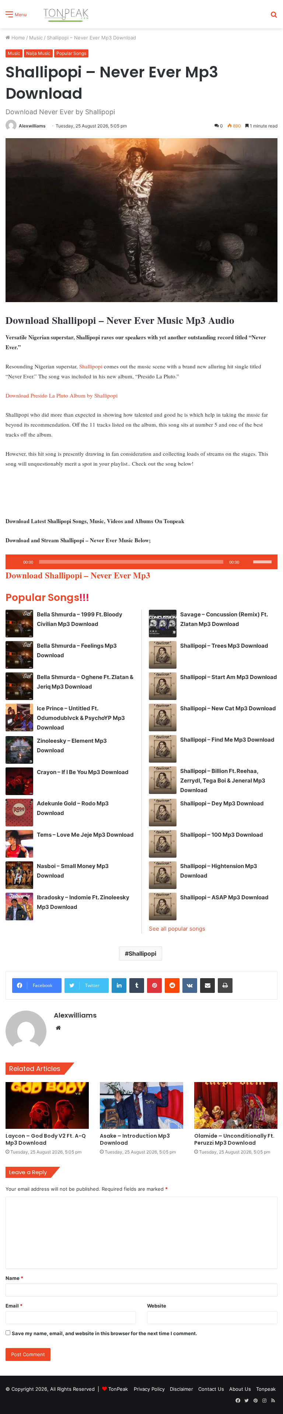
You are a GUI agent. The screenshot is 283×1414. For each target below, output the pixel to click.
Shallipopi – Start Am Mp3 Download (228, 676)
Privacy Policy (149, 1389)
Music (36, 38)
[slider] (263, 561)
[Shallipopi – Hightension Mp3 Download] (163, 875)
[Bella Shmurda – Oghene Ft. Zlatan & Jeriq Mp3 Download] (19, 686)
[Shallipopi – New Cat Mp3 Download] (163, 717)
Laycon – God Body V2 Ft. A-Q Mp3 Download (46, 1139)
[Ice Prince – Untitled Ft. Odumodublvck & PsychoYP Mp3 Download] (19, 717)
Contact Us (211, 1389)
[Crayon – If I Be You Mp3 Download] (19, 781)
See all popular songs (177, 928)
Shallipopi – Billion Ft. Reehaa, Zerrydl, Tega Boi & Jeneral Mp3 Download (222, 780)
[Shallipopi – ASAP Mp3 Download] (163, 906)
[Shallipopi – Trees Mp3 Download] (163, 655)
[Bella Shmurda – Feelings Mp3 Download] (19, 655)
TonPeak (118, 1389)
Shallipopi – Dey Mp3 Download (222, 803)
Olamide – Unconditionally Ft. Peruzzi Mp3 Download (234, 1139)
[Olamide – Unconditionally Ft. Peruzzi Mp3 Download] (235, 1105)
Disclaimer (181, 1389)
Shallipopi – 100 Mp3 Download (221, 834)
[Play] (15, 562)
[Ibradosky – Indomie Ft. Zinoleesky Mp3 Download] (19, 906)
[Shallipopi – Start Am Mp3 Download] (163, 686)
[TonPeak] (67, 14)
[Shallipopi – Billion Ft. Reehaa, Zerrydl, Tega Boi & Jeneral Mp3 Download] (163, 780)
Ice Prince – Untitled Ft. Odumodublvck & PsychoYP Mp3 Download (81, 718)
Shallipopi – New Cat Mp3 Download (228, 708)
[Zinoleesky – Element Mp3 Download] (19, 750)
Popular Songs (71, 53)
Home (17, 38)
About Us (240, 1389)
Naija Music (38, 53)
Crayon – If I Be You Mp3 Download (83, 772)
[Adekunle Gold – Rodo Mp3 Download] (19, 812)
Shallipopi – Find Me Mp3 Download (227, 739)
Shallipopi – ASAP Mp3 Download (224, 897)
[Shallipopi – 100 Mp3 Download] (163, 844)
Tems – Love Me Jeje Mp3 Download (85, 834)
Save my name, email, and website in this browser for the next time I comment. (104, 1333)
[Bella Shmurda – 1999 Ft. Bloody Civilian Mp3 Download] (19, 623)
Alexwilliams (32, 126)
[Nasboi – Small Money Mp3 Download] (19, 875)
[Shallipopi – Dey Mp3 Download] (163, 812)
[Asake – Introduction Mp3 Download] (141, 1105)
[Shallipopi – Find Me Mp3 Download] (163, 749)
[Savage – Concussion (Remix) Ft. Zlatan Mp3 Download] (163, 623)
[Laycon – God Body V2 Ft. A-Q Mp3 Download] (47, 1105)
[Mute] (247, 562)
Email (14, 1306)
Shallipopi (90, 366)
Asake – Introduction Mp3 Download (135, 1139)
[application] (141, 561)
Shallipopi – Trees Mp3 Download (224, 645)
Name (14, 1278)
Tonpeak (266, 1389)
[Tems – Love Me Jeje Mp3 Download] (19, 844)
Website (156, 1306)
